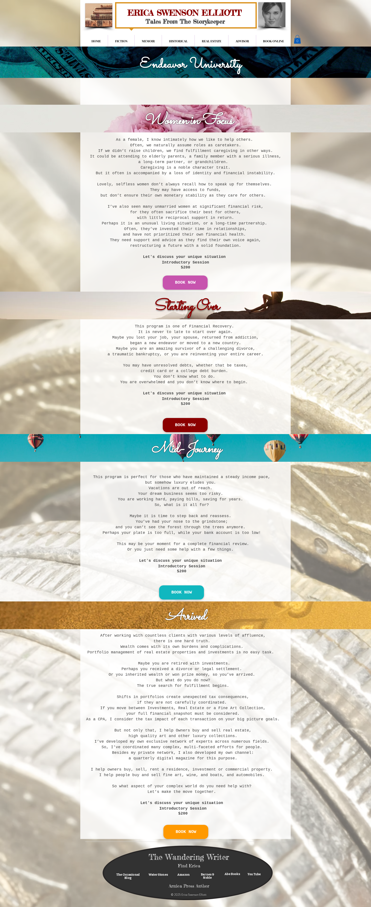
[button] (297, 39)
